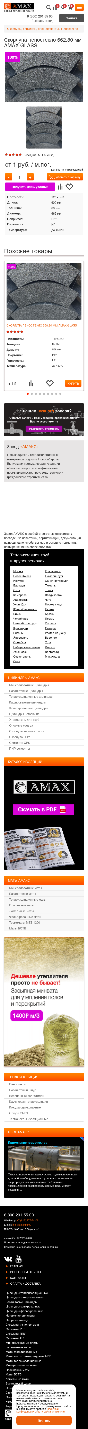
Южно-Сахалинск (25, 609)
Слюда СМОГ (19, 1113)
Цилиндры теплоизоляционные (27, 1293)
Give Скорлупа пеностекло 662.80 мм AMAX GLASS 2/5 (10, 154)
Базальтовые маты (22, 893)
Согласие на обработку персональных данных (31, 1247)
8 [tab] (56, 394)
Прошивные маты (21, 905)
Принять (44, 1420)
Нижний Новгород (25, 623)
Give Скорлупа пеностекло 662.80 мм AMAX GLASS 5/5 (21, 154)
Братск (49, 614)
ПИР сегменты (19, 748)
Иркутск (18, 580)
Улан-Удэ (19, 604)
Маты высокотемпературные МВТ (28, 1356)
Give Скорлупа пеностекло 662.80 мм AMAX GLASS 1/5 (7, 154)
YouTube (18, 1259)
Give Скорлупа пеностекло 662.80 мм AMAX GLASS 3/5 (14, 154)
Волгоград (52, 652)
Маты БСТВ (17, 928)
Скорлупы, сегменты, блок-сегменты (33, 28)
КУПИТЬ (73, 383)
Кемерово (20, 595)
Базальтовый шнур (22, 1090)
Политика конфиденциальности (22, 1242)
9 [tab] (60, 394)
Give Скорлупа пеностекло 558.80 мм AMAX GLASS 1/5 (8, 332)
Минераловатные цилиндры (29, 685)
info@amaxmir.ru (21, 1224)
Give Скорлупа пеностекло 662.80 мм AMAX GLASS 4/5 (17, 154)
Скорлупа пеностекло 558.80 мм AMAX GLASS (42, 325)
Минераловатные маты (25, 888)
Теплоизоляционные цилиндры (31, 696)
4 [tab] (40, 394)
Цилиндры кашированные (23, 1306)
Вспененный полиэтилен (26, 1095)
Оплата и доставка (25, 1283)
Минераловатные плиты (22, 1343)
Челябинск (20, 618)
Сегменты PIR (15, 1329)
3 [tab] (36, 394)
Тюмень (50, 585)
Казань (49, 609)
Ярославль (20, 637)
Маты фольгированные (21, 1352)
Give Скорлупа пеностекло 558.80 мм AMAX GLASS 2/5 (12, 332)
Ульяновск (20, 652)
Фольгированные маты (25, 916)
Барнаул (19, 585)
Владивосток (53, 595)
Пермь (49, 618)
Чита (48, 599)
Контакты (18, 1278)
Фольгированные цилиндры (28, 708)
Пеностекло (69, 28)
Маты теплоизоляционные (23, 1361)
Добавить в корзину (67, 177)
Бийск (17, 614)
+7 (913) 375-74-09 (27, 1220)
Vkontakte (8, 1259)
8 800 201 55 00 (19, 1215)
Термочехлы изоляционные (28, 1119)
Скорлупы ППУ (16, 1333)
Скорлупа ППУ (19, 737)
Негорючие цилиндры (20, 1315)
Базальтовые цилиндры (26, 690)
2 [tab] (32, 394)
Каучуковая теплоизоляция (28, 1101)
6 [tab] (48, 394)
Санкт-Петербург (56, 580)
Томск (49, 590)
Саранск (50, 623)
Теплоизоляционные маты (27, 899)
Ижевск (50, 647)
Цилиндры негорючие (24, 714)
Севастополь (22, 656)
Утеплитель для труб (24, 719)
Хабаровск (20, 599)
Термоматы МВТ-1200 (24, 922)
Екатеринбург (54, 576)
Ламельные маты (21, 911)
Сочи (16, 661)
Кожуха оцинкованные (25, 1107)
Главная (16, 1266)
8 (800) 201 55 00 (40, 16)
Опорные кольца (21, 725)
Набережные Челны (26, 647)
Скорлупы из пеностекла (26, 731)
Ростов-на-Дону (55, 633)
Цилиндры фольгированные (25, 1311)
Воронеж (51, 637)
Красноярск (53, 571)
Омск (16, 590)
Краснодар (20, 628)
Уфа (48, 642)
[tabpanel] (44, 326)
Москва (18, 571)
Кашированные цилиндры (27, 702)
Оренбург (19, 642)
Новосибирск (22, 576)
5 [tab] (44, 394)
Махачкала (52, 656)
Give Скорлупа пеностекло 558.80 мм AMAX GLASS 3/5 (15, 332)
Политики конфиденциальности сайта (37, 1410)
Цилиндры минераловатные (25, 1297)
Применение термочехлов (27, 1142)
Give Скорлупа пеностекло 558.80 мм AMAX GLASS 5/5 (22, 332)
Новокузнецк (53, 604)
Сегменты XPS (19, 742)
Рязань (18, 633)
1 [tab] (28, 394)
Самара (50, 628)
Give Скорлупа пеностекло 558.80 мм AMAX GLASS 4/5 (18, 332)
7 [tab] (52, 394)
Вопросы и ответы (25, 1272)
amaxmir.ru (10, 1238)
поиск (48, 7)
